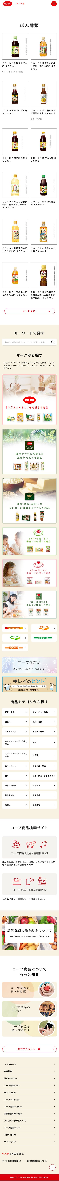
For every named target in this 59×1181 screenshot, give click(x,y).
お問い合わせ (10, 1134)
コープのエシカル (12, 1099)
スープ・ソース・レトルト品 (15, 754)
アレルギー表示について (15, 1120)
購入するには (10, 1092)
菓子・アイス (10, 766)
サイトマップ (10, 1141)
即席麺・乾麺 (38, 731)
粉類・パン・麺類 (40, 712)
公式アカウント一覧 (29, 1049)
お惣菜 (35, 755)
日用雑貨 (36, 805)
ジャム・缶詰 (10, 785)
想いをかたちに (11, 1078)
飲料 (7, 776)
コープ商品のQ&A (12, 1127)
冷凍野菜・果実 (39, 766)
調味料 (8, 722)
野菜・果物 (9, 712)
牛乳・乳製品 (10, 731)
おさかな (36, 785)
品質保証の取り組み (13, 1113)
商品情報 (8, 1071)
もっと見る (29, 311)
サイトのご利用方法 (10, 1161)
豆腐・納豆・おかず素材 (43, 776)
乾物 (34, 742)
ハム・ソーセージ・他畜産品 (15, 742)
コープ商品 (19, 3)
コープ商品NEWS (12, 1085)
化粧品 (8, 805)
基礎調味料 (9, 795)
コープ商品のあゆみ (13, 1106)
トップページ (10, 1064)
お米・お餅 (37, 722)
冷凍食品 (36, 795)
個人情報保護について (35, 1161)
